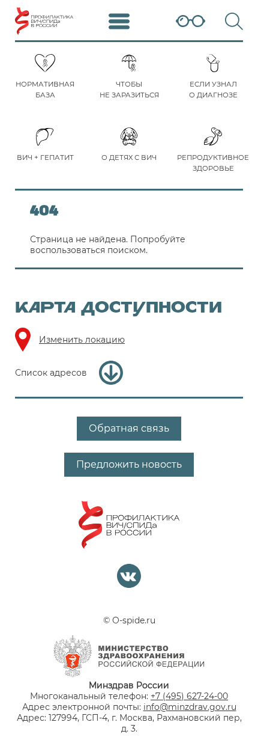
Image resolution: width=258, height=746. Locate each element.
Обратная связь (129, 428)
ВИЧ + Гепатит (45, 157)
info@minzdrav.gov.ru (189, 707)
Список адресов (51, 372)
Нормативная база (45, 89)
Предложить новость (129, 464)
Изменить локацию (82, 339)
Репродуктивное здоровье (213, 163)
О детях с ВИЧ (129, 157)
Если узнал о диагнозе (213, 89)
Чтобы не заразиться (129, 89)
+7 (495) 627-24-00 (189, 696)
